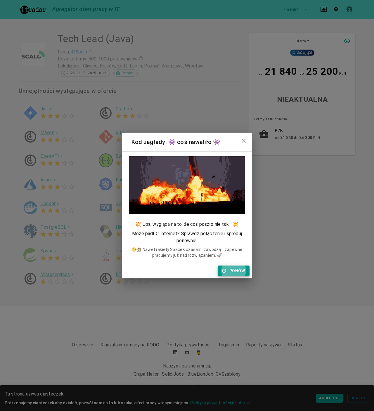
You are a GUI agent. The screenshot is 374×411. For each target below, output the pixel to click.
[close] (244, 141)
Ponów (237, 270)
